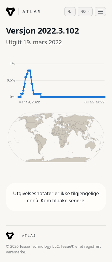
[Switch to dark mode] (70, 11)
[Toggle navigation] (100, 11)
